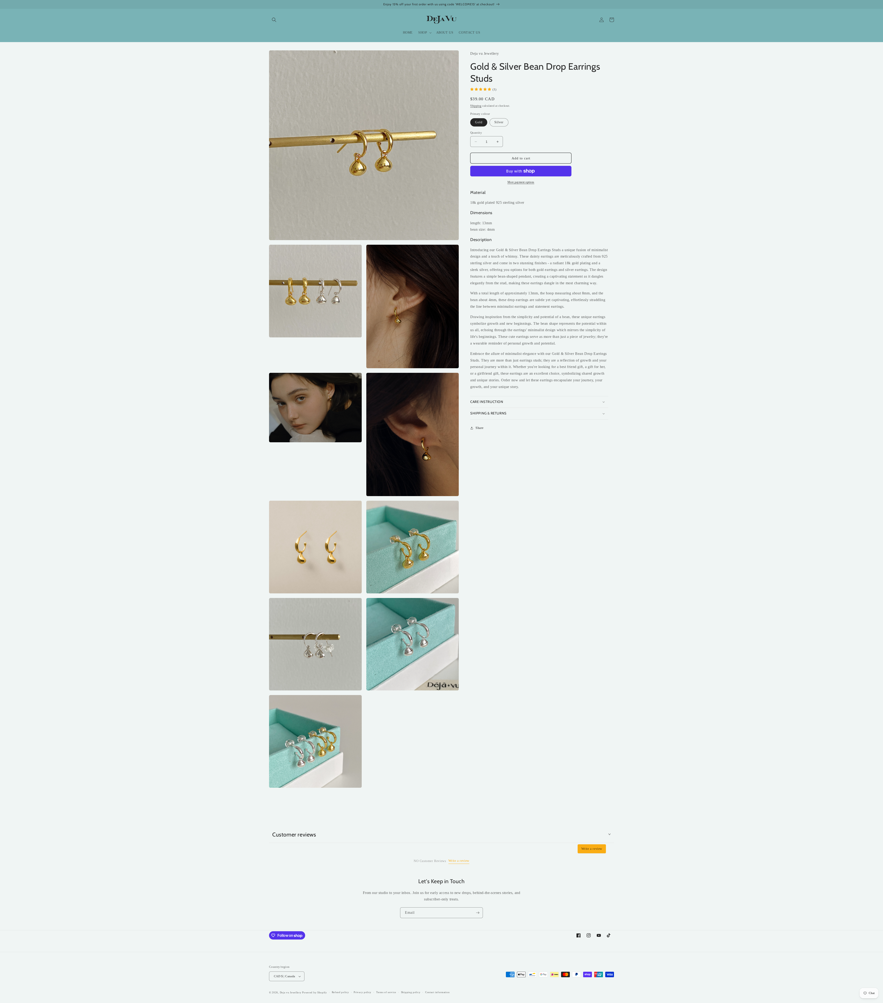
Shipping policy (411, 992)
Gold (478, 122)
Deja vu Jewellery (290, 992)
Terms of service (386, 992)
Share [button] (480, 428)
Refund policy (340, 992)
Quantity (476, 132)
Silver (499, 122)
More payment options (520, 182)
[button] (274, 20)
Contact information (437, 992)
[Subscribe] (478, 912)
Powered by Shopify (314, 992)
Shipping (476, 105)
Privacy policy (362, 992)
